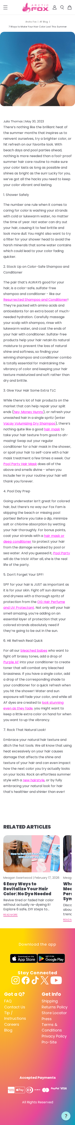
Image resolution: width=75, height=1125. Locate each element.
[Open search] (62, 7)
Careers (11, 1024)
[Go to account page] (54, 7)
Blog (8, 1030)
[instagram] (15, 980)
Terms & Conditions (52, 1027)
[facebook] (25, 980)
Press (47, 1018)
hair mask (52, 429)
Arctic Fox (30, 21)
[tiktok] (35, 980)
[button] (66, 1116)
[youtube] (56, 980)
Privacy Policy (54, 1036)
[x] (44, 980)
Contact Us (14, 1007)
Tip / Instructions (15, 1015)
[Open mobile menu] (5, 7)
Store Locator (54, 1012)
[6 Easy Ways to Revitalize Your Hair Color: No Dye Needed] (31, 853)
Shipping (50, 1001)
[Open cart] (70, 7)
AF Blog (44, 21)
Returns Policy (55, 1007)
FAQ (7, 1001)
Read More (10, 915)
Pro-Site (49, 1042)
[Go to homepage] (35, 7)
